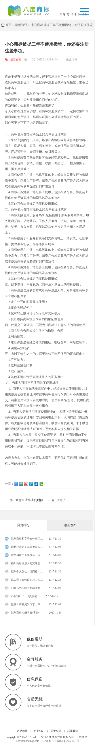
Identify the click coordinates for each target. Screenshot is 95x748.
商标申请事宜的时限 (29, 500)
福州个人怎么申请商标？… (26, 571)
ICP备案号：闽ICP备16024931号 (60, 740)
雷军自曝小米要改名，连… (26, 555)
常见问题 (22, 730)
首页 (8, 25)
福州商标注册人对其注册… (26, 563)
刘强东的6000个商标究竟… (26, 588)
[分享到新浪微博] (26, 484)
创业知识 (39, 730)
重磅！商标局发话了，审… (26, 604)
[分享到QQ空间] (21, 484)
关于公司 (56, 730)
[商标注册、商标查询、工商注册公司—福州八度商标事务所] (31, 11)
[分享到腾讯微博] (31, 484)
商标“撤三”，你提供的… (25, 596)
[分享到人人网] (36, 484)
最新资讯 (21, 25)
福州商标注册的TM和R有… (26, 612)
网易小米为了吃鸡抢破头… (26, 546)
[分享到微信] (41, 484)
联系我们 (72, 730)
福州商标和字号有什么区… (26, 538)
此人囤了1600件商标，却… (26, 579)
